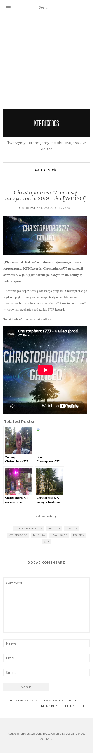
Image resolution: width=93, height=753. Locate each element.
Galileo (54, 528)
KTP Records (18, 535)
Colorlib (56, 733)
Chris (66, 207)
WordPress (46, 739)
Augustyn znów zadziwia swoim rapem (41, 700)
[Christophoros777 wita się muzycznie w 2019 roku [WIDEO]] (45, 235)
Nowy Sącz (59, 535)
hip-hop (71, 528)
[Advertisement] (46, 56)
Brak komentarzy (45, 516)
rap (46, 541)
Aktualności (46, 170)
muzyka (39, 535)
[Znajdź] (87, 7)
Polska (78, 535)
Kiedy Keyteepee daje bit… (64, 705)
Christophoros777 (28, 528)
